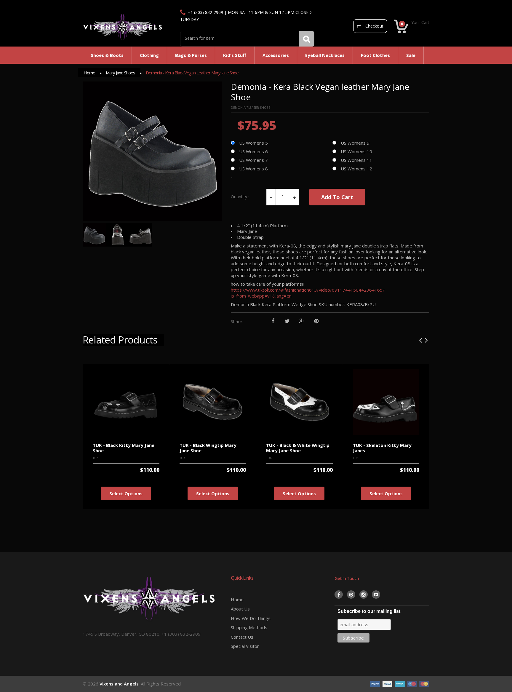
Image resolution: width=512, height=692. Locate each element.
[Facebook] (273, 321)
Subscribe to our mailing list (368, 611)
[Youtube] (376, 594)
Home (89, 73)
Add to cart (337, 197)
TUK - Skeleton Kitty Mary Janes (382, 448)
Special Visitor (245, 646)
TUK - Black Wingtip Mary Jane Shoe (208, 448)
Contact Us (242, 637)
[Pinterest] (316, 321)
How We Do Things (251, 618)
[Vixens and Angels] (123, 27)
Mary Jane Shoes (120, 73)
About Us (240, 609)
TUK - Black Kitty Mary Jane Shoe (123, 448)
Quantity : (240, 196)
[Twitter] (287, 321)
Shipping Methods (249, 627)
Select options (126, 493)
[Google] (302, 321)
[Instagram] (363, 594)
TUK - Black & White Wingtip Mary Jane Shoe (297, 448)
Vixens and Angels (119, 684)
